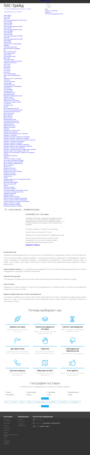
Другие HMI (7, 58)
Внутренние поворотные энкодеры (13, 206)
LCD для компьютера (9, 81)
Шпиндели (6, 129)
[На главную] (5, 210)
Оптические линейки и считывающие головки (16, 190)
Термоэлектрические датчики (11, 122)
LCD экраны (7, 80)
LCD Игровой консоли (9, 92)
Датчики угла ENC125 (9, 168)
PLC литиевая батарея (10, 73)
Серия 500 (6, 37)
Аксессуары (7, 66)
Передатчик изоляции (9, 127)
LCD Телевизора (8, 89)
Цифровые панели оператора (11, 196)
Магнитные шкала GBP (10, 184)
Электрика (7, 427)
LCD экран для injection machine (12, 102)
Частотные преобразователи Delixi (13, 29)
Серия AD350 (7, 40)
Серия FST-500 (8, 21)
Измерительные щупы (9, 173)
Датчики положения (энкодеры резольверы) (15, 198)
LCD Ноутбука (7, 88)
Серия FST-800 (8, 25)
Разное (6, 432)
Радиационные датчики (10, 119)
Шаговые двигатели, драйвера (12, 48)
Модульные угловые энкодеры (12, 203)
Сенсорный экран (8, 91)
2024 (5, 438)
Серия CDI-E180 (8, 34)
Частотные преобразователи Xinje (54, 14)
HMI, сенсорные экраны (10, 51)
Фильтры (6, 154)
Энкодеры (6, 45)
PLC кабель (7, 69)
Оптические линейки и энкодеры (12, 158)
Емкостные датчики (9, 113)
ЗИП (5, 77)
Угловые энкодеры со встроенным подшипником (16, 201)
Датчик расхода (8, 116)
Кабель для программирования (12, 75)
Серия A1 (6, 157)
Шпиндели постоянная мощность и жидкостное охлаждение (20, 149)
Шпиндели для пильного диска (12, 130)
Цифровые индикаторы (10, 193)
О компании (21, 421)
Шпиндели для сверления (11, 132)
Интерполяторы (8, 176)
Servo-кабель (7, 70)
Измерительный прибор (10, 174)
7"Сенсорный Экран (9, 59)
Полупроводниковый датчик (11, 121)
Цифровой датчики (9, 124)
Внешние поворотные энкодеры (12, 204)
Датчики (6, 106)
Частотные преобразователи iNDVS (13, 36)
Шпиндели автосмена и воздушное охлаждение (16, 138)
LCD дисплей (7, 103)
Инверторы (48, 12)
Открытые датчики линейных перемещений (15, 199)
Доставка (20, 419)
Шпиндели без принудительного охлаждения (16, 133)
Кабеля (6, 177)
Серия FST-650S (8, 23)
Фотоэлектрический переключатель (13, 110)
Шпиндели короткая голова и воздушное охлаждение (18, 146)
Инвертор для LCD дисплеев (11, 100)
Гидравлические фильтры (10, 155)
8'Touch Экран (7, 54)
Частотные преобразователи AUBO (13, 26)
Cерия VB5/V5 (7, 15)
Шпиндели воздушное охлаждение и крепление (16, 144)
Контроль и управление (51, 10)
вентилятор (7, 72)
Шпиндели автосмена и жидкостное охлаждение (17, 136)
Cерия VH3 (6, 18)
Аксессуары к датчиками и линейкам (13, 160)
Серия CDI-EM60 (8, 31)
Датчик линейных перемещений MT (13, 163)
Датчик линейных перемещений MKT (13, 162)
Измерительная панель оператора (13, 171)
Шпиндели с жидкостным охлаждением (14, 147)
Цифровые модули (9, 195)
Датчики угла (7, 166)
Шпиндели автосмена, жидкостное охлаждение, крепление (19, 140)
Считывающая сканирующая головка (13, 192)
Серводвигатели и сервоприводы (12, 43)
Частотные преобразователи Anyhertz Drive (15, 20)
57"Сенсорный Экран (9, 53)
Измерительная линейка (10, 169)
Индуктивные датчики (9, 125)
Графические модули (9, 99)
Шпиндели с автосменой (10, 135)
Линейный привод (8, 181)
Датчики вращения (9, 165)
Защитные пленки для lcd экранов (13, 61)
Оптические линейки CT (10, 188)
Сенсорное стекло (8, 105)
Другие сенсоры (8, 117)
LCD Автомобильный (9, 84)
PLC (5, 50)
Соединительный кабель (10, 62)
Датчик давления (8, 114)
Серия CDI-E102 (8, 32)
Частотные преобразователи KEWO (13, 39)
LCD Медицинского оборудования (13, 86)
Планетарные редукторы (10, 47)
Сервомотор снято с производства (13, 78)
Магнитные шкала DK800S (11, 182)
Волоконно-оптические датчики (12, 111)
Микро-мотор (7, 67)
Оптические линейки (9, 187)
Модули (6, 185)
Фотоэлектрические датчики (11, 108)
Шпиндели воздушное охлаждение (13, 143)
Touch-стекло (7, 64)
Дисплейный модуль (9, 94)
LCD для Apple (8, 83)
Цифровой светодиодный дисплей (13, 95)
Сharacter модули (8, 97)
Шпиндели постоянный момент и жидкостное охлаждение (19, 152)
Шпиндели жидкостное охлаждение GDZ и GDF (16, 151)
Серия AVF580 (7, 28)
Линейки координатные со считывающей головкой (17, 179)
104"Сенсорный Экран (9, 56)
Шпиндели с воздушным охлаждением (14, 141)
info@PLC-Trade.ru (44, 426)
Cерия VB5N (7, 17)
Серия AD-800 (7, 42)
